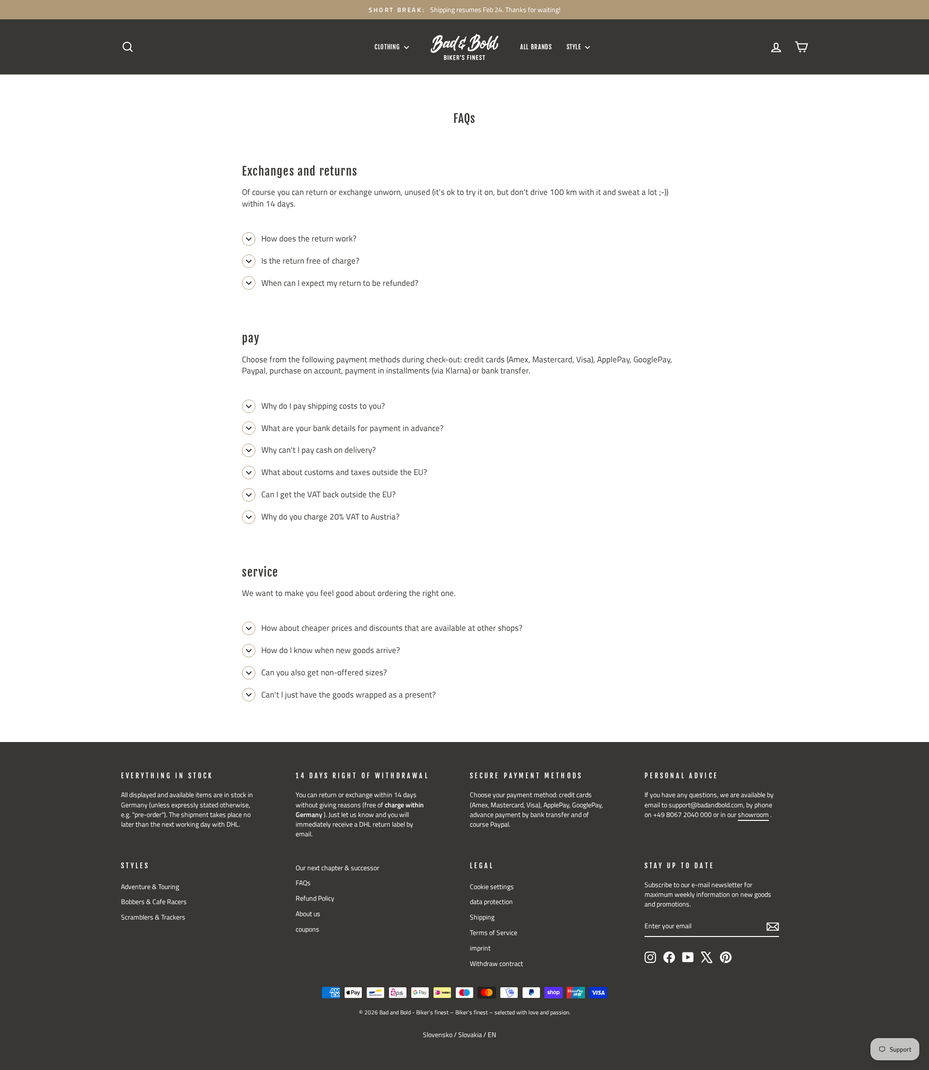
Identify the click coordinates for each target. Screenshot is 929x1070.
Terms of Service (493, 932)
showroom (753, 814)
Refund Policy (315, 898)
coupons (307, 929)
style (575, 47)
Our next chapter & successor (337, 867)
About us (308, 913)
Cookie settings (492, 886)
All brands (536, 47)
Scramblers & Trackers (153, 917)
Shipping (482, 917)
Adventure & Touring (150, 886)
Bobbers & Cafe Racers (154, 901)
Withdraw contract (496, 963)
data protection (491, 901)
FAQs (303, 882)
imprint (480, 948)
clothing (388, 47)
